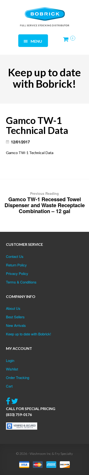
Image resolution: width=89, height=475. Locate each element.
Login (10, 360)
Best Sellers (15, 316)
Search (64, 11)
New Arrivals (16, 325)
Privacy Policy (17, 273)
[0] (67, 41)
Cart (9, 386)
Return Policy (16, 264)
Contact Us (14, 256)
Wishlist (12, 368)
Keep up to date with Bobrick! (28, 333)
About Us (13, 308)
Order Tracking (17, 377)
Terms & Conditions (21, 281)
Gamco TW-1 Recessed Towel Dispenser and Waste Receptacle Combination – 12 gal (45, 203)
